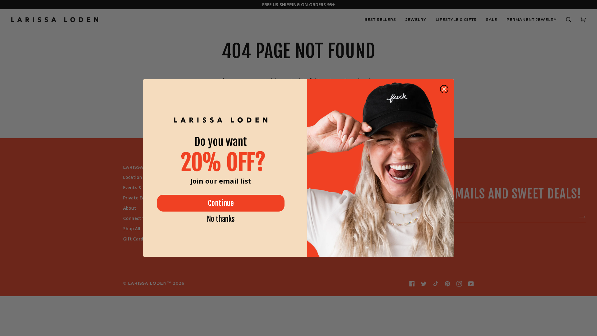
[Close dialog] (444, 89)
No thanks (221, 219)
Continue (221, 203)
